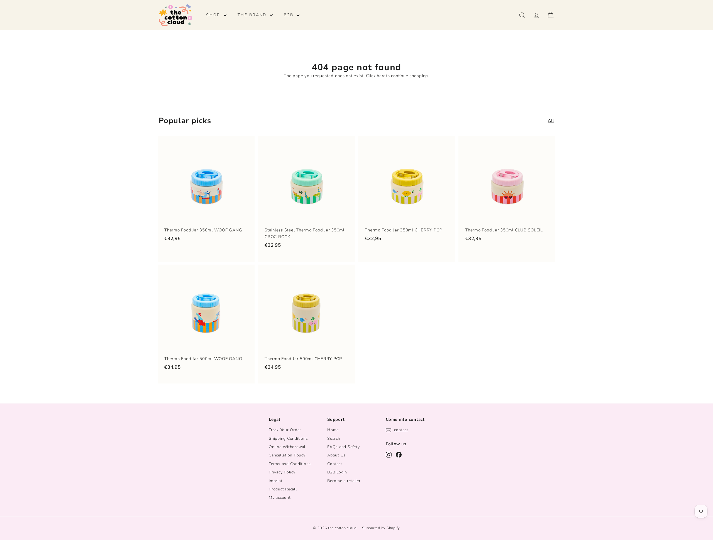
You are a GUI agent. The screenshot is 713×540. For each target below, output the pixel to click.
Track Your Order (285, 430)
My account (280, 497)
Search (333, 438)
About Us (336, 455)
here (381, 76)
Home (333, 430)
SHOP (214, 15)
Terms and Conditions (290, 463)
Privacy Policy (282, 472)
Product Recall (283, 489)
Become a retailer (344, 480)
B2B (289, 15)
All (551, 120)
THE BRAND (253, 15)
